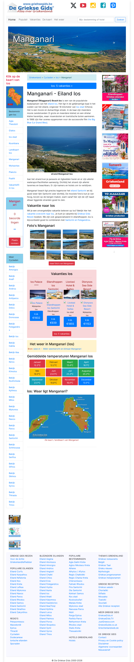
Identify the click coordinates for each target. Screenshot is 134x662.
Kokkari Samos (76, 593)
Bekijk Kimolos (13, 370)
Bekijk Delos (12, 306)
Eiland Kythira (46, 609)
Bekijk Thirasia (13, 494)
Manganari (14, 159)
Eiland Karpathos (18, 574)
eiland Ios (52, 103)
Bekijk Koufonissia (14, 379)
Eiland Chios (46, 577)
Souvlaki (102, 603)
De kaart (47, 19)
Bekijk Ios (13, 336)
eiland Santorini (78, 190)
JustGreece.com (106, 621)
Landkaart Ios (14, 151)
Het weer (59, 19)
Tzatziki (102, 599)
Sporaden (15, 643)
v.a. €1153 (87, 321)
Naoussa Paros (76, 609)
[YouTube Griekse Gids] (83, 5)
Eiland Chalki (46, 574)
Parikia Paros (75, 618)
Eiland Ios (44, 593)
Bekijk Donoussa (14, 316)
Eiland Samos (17, 603)
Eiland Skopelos (47, 624)
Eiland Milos (46, 615)
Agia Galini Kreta (77, 562)
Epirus (13, 628)
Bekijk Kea (14, 352)
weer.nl (36, 349)
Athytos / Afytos (77, 571)
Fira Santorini (75, 587)
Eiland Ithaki (46, 596)
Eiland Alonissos (48, 562)
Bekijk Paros (12, 427)
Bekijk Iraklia (12, 344)
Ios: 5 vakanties (61, 333)
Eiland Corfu (16, 571)
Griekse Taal (104, 565)
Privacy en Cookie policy (110, 640)
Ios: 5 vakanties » (61, 85)
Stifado (102, 593)
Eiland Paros (16, 596)
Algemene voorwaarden (110, 646)
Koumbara (14, 143)
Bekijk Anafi (12, 277)
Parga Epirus (75, 615)
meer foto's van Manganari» (62, 263)
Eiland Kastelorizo (48, 603)
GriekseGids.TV (106, 618)
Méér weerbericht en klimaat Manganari (62, 349)
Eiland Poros (46, 621)
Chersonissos (75, 581)
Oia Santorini (75, 590)
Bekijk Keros (12, 360)
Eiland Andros (46, 568)
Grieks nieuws (105, 568)
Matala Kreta (75, 603)
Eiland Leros (46, 612)
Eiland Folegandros (49, 584)
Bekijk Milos (12, 398)
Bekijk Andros (12, 287)
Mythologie (104, 571)
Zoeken (120, 19)
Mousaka (102, 596)
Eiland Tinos (46, 634)
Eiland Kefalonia (18, 577)
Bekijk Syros (12, 484)
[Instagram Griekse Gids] (93, 5)
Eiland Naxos (16, 593)
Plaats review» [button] (15, 242)
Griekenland (35, 77)
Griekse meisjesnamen (109, 577)
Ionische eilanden (18, 640)
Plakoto (12, 172)
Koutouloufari (75, 599)
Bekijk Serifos (12, 455)
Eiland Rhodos (17, 599)
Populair (23, 19)
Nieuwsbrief (104, 650)
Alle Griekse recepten (109, 606)
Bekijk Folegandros (14, 326)
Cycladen (48, 77)
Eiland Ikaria (46, 590)
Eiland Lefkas (16, 587)
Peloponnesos (17, 621)
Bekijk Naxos (12, 417)
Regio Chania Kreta (78, 577)
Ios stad (80, 107)
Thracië (14, 631)
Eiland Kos (15, 581)
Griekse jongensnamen (109, 574)
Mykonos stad (76, 606)
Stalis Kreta (74, 628)
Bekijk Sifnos (12, 465)
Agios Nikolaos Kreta (79, 565)
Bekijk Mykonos (13, 408)
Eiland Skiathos (17, 609)
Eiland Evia (45, 581)
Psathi (12, 178)
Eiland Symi (45, 628)
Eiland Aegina (46, 559)
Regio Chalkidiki (77, 574)
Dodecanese (16, 637)
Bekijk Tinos (12, 503)
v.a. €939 (53, 320)
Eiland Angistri (47, 571)
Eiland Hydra (46, 587)
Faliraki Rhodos (76, 584)
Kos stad (73, 596)
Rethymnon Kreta (77, 621)
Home (12, 19)
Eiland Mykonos (18, 590)
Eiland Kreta (16, 584)
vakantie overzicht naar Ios (40, 213)
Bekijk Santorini (13, 436)
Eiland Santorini (18, 606)
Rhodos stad (75, 624)
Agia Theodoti (13, 122)
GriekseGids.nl (105, 615)
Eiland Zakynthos (18, 612)
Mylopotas (14, 165)
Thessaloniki (75, 631)
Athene (72, 568)
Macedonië (15, 624)
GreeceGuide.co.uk (107, 624)
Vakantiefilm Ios (14, 186)
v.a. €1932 (36, 315)
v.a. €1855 (70, 321)
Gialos (12, 130)
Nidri (71, 612)
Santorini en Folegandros (77, 220)
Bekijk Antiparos (13, 297)
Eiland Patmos (47, 618)
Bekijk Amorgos (13, 268)
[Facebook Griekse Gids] (103, 5)
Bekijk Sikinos (12, 475)
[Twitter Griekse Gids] (73, 5)
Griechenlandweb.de (108, 628)
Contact (102, 637)
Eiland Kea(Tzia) (47, 606)
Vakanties (35, 19)
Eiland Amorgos (47, 565)
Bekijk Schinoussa (14, 446)
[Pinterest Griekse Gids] (113, 5)
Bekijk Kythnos (13, 389)
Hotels (72, 640)
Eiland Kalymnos (48, 599)
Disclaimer (103, 643)
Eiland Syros (46, 631)
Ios (57, 77)
